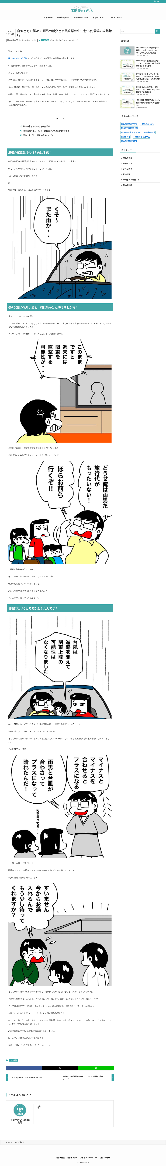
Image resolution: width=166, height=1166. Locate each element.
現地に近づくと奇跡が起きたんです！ (39, 135)
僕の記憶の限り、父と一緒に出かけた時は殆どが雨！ (46, 131)
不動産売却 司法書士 (129, 141)
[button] (24, 1068)
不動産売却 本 (149, 132)
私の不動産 (127, 185)
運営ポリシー (72, 1158)
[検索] (158, 1)
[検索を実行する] (157, 31)
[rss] (154, 1)
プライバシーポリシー (88, 1158)
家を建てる (127, 163)
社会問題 (126, 174)
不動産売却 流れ (147, 124)
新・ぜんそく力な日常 (18, 58)
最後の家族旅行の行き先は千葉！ (37, 126)
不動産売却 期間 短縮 (129, 128)
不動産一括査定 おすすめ (131, 132)
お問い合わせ (105, 1158)
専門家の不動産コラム (132, 180)
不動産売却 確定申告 (141, 137)
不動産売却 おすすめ (129, 124)
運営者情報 (60, 1158)
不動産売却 (127, 158)
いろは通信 (45, 40)
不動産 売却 (125, 137)
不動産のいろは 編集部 (20, 1121)
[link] (38, 1107)
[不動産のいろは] (83, 9)
